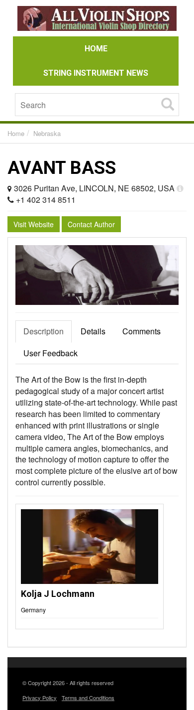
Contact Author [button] (91, 224)
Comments (141, 331)
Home (15, 133)
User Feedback (50, 353)
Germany (33, 609)
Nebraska (47, 133)
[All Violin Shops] (97, 19)
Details (93, 331)
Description (43, 331)
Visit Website (33, 224)
